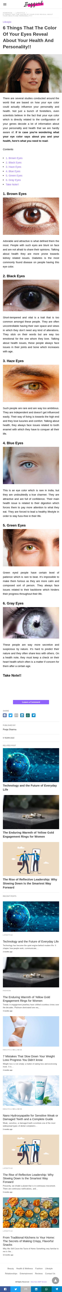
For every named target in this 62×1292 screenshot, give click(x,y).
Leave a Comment (31, 702)
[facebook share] (5, 715)
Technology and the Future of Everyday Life (31, 941)
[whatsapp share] (28, 715)
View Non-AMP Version (39, 1282)
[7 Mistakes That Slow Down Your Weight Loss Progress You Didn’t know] (31, 1031)
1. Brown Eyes (14, 158)
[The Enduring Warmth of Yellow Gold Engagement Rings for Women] (31, 812)
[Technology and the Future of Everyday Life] (31, 765)
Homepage (7, 13)
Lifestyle (20, 13)
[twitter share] (10, 715)
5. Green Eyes (14, 175)
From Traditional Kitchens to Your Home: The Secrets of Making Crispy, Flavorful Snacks (29, 1241)
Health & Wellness (12, 1050)
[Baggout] (33, 4)
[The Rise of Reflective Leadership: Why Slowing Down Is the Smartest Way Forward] (31, 859)
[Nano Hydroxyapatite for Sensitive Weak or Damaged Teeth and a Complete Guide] (31, 1090)
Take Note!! (12, 184)
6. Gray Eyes (13, 180)
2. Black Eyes (13, 162)
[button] (31, 216)
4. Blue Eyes (13, 171)
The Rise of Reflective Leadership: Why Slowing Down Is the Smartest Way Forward (30, 883)
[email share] (16, 715)
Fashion (7, 990)
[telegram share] (33, 715)
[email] (26, 1289)
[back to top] (55, 1280)
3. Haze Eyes (13, 166)
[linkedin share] (22, 715)
